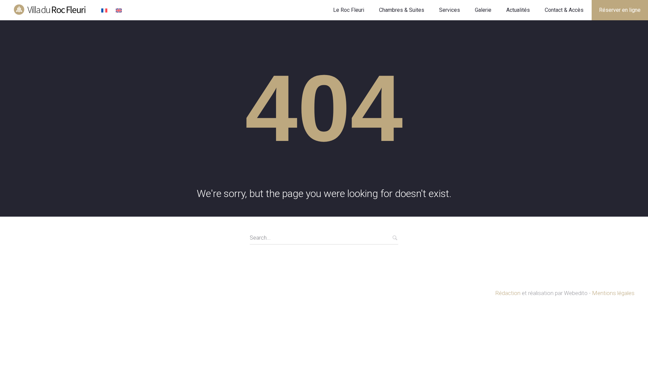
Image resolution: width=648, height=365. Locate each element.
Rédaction (507, 293)
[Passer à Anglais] (120, 11)
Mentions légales (613, 293)
